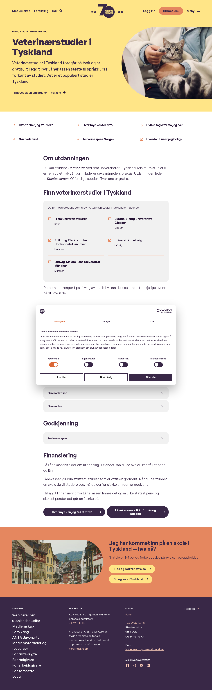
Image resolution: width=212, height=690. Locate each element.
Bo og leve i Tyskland (128, 579)
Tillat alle (151, 377)
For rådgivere (23, 659)
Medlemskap (21, 10)
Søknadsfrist (57, 393)
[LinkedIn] (148, 666)
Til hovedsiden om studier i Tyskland (36, 92)
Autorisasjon (57, 438)
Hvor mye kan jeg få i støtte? (72, 512)
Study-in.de (57, 293)
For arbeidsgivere (26, 665)
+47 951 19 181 (77, 623)
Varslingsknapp (78, 648)
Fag (22, 31)
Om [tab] (152, 321)
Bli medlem (171, 11)
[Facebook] (127, 666)
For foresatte (23, 671)
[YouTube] (141, 666)
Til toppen (188, 608)
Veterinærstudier (36, 31)
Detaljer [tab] (106, 321)
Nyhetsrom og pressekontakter (144, 649)
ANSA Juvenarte (26, 637)
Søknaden (55, 406)
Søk (55, 11)
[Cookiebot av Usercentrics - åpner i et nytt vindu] (158, 311)
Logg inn (149, 10)
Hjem (15, 31)
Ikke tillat (61, 377)
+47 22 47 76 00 (135, 623)
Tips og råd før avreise (130, 569)
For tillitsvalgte (24, 654)
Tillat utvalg (106, 377)
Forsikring (41, 10)
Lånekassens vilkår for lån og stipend (135, 511)
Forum (129, 614)
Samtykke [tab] (59, 321)
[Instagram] (134, 666)
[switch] (88, 364)
